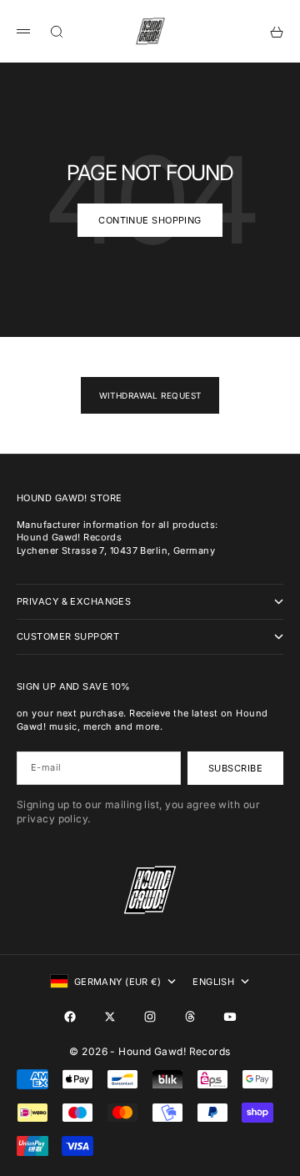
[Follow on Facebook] (70, 1016)
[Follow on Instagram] (150, 1016)
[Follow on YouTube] (230, 1016)
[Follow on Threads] (190, 1016)
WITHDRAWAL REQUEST (150, 395)
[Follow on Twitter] (110, 1016)
